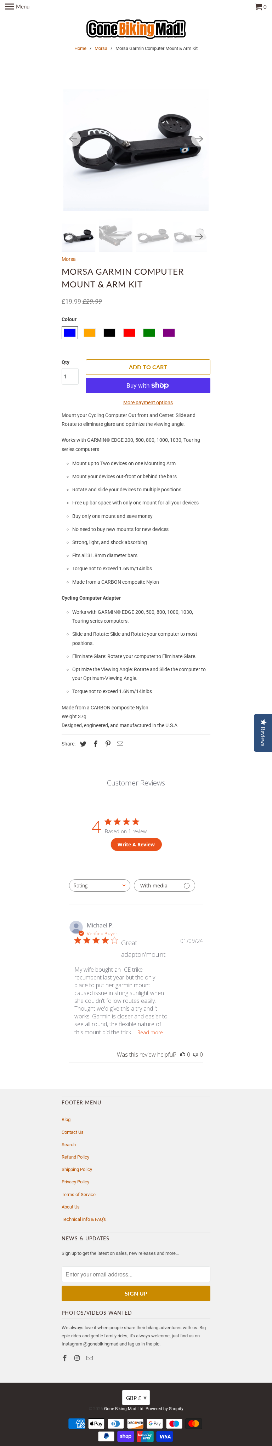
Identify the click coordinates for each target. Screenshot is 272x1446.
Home (80, 48)
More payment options (148, 402)
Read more (150, 1032)
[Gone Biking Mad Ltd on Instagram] (78, 1358)
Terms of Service (79, 1194)
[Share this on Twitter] (82, 744)
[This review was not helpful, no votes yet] (195, 1054)
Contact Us (73, 1132)
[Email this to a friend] (119, 744)
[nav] (17, 7)
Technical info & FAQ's (84, 1219)
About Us (71, 1207)
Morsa (101, 48)
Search (69, 1144)
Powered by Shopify (164, 1408)
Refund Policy (75, 1157)
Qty (65, 362)
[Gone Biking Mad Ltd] (136, 29)
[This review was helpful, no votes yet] (182, 1054)
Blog (66, 1119)
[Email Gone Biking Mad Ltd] (90, 1358)
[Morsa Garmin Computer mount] (136, 138)
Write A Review (136, 844)
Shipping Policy (77, 1169)
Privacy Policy (75, 1181)
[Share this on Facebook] (94, 744)
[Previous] (73, 139)
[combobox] (99, 885)
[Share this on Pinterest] (107, 744)
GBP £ (136, 1397)
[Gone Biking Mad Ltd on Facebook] (65, 1358)
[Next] (199, 139)
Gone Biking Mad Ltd (123, 1408)
